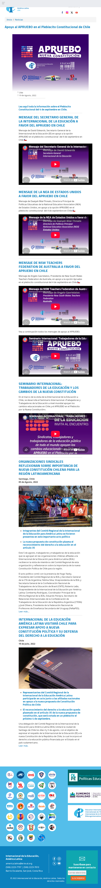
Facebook (62, 13)
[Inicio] (23, 7)
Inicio (9, 19)
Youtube (77, 13)
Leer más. (23, 745)
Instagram (67, 13)
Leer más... (24, 611)
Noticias (19, 19)
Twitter (72, 13)
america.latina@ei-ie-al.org (19, 863)
